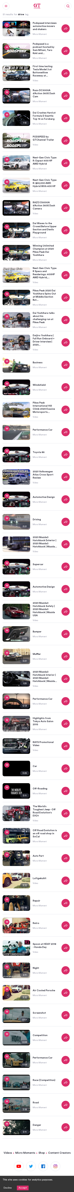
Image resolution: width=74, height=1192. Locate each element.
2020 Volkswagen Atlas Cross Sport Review (43, 474)
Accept (23, 1188)
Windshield (39, 385)
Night (36, 968)
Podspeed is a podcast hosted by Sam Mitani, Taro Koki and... (43, 49)
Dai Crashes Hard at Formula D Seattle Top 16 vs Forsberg (44, 116)
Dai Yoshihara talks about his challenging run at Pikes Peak (44, 318)
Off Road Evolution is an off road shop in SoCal (45, 833)
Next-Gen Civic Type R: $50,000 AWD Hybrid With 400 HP (44, 183)
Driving (37, 519)
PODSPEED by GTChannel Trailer (43, 138)
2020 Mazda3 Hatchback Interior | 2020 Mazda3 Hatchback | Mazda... (45, 676)
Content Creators (59, 1153)
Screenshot (39, 1013)
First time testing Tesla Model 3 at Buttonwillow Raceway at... (42, 71)
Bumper (37, 632)
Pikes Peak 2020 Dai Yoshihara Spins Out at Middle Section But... (44, 295)
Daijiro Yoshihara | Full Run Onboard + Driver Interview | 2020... (44, 340)
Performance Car (42, 430)
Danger (37, 1125)
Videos (8, 1153)
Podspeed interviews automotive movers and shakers (45, 26)
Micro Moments (25, 1153)
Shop (42, 1153)
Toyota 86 (39, 452)
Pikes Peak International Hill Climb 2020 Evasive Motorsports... (44, 407)
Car (35, 766)
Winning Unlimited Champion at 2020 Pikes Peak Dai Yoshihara (43, 250)
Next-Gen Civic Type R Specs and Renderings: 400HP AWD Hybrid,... (44, 273)
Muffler (37, 654)
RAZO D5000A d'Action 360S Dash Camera (44, 205)
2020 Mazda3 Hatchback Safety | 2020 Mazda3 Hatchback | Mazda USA (44, 609)
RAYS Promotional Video (43, 744)
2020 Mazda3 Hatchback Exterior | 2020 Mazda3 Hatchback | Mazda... (45, 542)
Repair (36, 901)
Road (36, 1102)
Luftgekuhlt (39, 878)
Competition (40, 1035)
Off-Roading (40, 788)
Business (38, 362)
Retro (36, 923)
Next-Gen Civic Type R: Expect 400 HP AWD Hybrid (44, 160)
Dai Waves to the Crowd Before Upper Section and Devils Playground (45, 228)
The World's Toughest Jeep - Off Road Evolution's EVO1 (44, 811)
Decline (7, 1188)
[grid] (37, 578)
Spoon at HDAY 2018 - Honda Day (44, 945)
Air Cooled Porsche (44, 990)
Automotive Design (44, 497)
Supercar (38, 564)
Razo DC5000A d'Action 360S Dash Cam (44, 93)
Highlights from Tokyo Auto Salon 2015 (43, 721)
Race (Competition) (44, 1080)
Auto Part (38, 856)
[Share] (65, 28)
